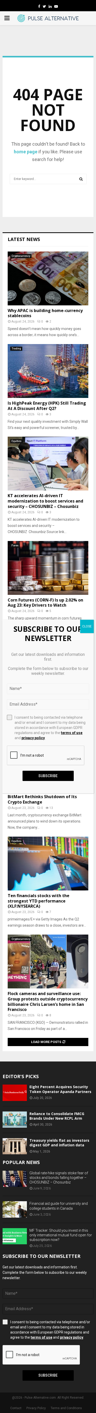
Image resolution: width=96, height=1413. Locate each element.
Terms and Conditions (66, 1408)
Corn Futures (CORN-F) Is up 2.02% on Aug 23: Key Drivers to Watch (45, 602)
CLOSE (87, 626)
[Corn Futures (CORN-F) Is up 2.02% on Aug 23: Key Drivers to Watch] (48, 568)
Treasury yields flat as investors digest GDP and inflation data (59, 1142)
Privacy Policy (36, 1408)
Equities (17, 441)
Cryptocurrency (21, 256)
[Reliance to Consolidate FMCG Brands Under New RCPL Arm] (15, 1119)
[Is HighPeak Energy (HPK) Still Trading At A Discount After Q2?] (48, 371)
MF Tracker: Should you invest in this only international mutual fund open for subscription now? (60, 1235)
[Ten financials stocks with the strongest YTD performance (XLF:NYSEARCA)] (48, 863)
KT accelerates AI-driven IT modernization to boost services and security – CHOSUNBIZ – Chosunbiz (45, 501)
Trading (16, 348)
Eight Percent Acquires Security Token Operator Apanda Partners (60, 1089)
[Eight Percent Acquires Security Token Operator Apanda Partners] (15, 1093)
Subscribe (48, 1375)
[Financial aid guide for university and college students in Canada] (15, 1209)
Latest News (24, 239)
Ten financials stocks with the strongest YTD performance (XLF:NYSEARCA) (38, 901)
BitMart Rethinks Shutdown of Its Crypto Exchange (42, 799)
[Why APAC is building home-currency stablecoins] (48, 278)
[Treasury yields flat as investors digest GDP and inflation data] (15, 1146)
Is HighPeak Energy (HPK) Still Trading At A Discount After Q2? (47, 405)
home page (25, 151)
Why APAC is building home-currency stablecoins (45, 313)
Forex (15, 545)
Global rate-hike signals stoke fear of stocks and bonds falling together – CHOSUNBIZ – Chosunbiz (58, 1177)
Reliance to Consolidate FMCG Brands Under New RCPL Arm (56, 1116)
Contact (16, 1408)
